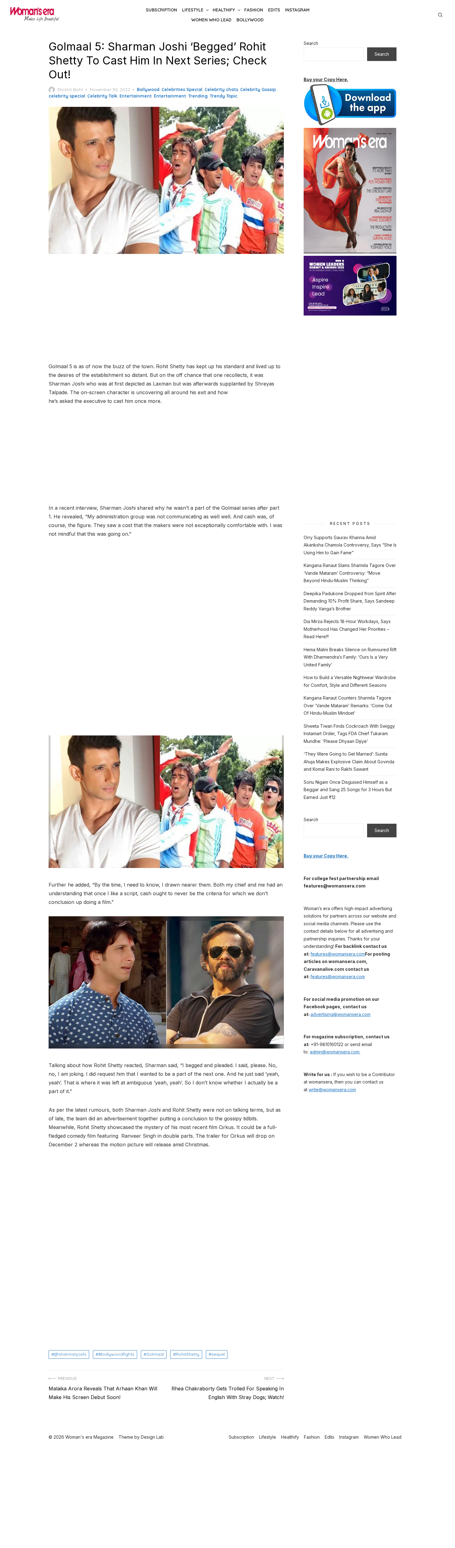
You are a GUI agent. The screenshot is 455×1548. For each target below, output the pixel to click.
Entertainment (135, 96)
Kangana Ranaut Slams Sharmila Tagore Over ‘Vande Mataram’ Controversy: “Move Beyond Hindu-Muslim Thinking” (350, 573)
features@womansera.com (337, 954)
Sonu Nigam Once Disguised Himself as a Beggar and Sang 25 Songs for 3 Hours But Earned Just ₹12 (348, 789)
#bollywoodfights (116, 1354)
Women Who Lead (211, 20)
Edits (274, 10)
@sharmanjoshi (70, 1354)
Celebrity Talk (102, 96)
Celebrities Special (182, 89)
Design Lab (152, 1437)
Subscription (161, 10)
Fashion (253, 10)
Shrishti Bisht (70, 89)
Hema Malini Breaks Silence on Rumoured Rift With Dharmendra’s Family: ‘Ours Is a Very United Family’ (350, 657)
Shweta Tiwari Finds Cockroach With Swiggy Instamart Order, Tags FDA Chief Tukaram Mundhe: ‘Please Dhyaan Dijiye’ (349, 733)
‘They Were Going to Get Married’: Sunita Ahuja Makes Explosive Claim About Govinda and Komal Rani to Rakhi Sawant (349, 761)
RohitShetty (187, 1354)
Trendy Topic (223, 96)
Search (311, 43)
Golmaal (155, 1354)
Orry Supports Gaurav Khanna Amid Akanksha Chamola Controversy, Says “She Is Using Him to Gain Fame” (350, 545)
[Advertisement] (166, 308)
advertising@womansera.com (340, 1014)
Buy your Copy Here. (326, 79)
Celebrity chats (221, 89)
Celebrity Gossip (258, 89)
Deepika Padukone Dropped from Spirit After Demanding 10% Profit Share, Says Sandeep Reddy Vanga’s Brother (350, 601)
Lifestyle (192, 10)
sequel (218, 1354)
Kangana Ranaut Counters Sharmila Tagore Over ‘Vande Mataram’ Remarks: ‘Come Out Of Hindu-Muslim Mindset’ (348, 705)
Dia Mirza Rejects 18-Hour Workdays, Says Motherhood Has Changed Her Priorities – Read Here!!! (347, 629)
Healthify (224, 10)
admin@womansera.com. (335, 1051)
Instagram (297, 10)
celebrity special (67, 96)
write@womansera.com (332, 1089)
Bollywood (250, 20)
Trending (198, 96)
